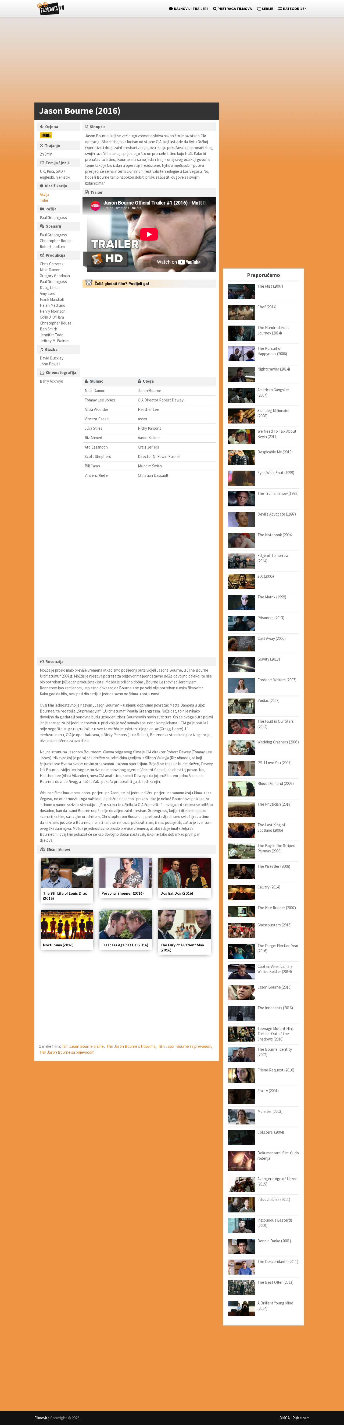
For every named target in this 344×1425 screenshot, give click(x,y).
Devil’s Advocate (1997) (276, 514)
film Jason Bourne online (83, 1046)
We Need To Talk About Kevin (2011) (276, 434)
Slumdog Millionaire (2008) (273, 413)
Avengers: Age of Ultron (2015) (277, 1181)
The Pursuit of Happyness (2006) (272, 351)
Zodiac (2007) (268, 700)
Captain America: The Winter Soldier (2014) (275, 969)
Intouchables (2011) (273, 1199)
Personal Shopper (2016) (123, 893)
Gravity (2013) (268, 659)
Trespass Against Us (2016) (125, 945)
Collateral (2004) (270, 1132)
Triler (44, 200)
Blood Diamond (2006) (275, 783)
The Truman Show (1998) (278, 493)
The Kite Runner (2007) (276, 907)
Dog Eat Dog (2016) (176, 893)
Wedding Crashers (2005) (278, 742)
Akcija (44, 194)
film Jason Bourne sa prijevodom (67, 1052)
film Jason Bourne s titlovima (131, 1046)
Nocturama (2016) (58, 945)
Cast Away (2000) (271, 638)
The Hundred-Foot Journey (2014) (273, 330)
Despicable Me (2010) (275, 451)
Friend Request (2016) (275, 1070)
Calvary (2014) (268, 887)
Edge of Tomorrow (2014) (273, 558)
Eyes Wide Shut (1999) (275, 472)
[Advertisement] (169, 60)
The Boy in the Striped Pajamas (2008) (276, 848)
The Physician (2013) (274, 804)
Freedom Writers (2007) (276, 679)
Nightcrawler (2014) (273, 369)
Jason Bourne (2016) (274, 987)
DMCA (285, 1417)
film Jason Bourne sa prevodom (185, 1046)
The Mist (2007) (270, 286)
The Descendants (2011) (277, 1261)
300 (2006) (265, 576)
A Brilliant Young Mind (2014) (275, 1305)
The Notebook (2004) (275, 534)
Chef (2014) (267, 306)
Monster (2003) (269, 1111)
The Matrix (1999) (271, 596)
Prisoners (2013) (270, 617)
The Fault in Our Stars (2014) (275, 724)
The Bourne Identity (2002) (274, 1052)
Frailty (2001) (268, 1090)
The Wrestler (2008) (273, 866)
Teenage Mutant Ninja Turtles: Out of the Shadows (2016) (276, 1034)
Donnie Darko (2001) (274, 1240)
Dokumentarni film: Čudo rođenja (278, 1155)
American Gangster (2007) (273, 392)
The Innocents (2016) (275, 1007)
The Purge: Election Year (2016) (277, 948)
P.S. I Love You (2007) (274, 762)
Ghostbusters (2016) (274, 924)
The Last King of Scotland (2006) (271, 827)
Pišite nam (301, 1417)
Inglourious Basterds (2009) (275, 1223)
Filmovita (41, 1417)
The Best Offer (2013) (275, 1282)
